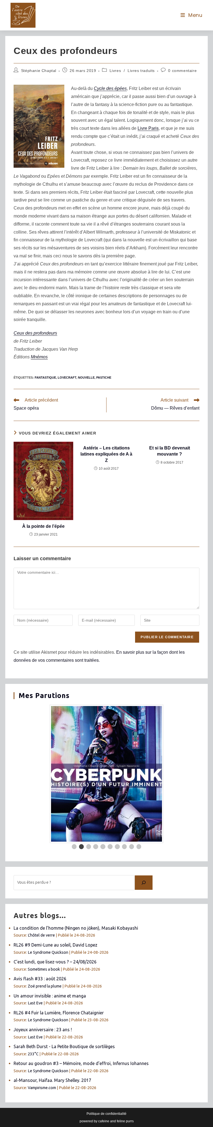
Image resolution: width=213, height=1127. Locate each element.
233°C (33, 1054)
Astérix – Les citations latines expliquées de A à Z (106, 454)
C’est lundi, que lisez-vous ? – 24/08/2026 (55, 961)
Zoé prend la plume (45, 986)
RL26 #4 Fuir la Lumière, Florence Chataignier (59, 1012)
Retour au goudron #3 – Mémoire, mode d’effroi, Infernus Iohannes (81, 1063)
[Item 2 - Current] (81, 846)
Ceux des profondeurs (35, 333)
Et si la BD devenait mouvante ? (169, 451)
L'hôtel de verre (41, 935)
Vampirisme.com (42, 1087)
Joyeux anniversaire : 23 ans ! (43, 1029)
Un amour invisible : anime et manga (50, 995)
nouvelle (86, 377)
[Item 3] (88, 846)
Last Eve (35, 1003)
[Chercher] (144, 882)
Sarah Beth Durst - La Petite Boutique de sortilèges (64, 1046)
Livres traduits (141, 70)
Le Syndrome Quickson (48, 952)
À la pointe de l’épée (43, 526)
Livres (115, 70)
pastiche (103, 377)
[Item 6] (110, 846)
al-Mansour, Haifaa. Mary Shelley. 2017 (52, 1080)
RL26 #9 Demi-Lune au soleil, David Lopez (55, 944)
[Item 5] (102, 846)
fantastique (45, 377)
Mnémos (39, 357)
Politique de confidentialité (106, 1114)
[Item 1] (74, 846)
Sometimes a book (44, 969)
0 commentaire (182, 70)
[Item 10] (138, 846)
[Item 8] (124, 846)
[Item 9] (131, 846)
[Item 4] (95, 846)
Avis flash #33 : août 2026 (40, 978)
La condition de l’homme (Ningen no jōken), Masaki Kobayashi (76, 928)
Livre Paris (148, 128)
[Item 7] (117, 846)
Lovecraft (67, 377)
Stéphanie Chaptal (38, 70)
